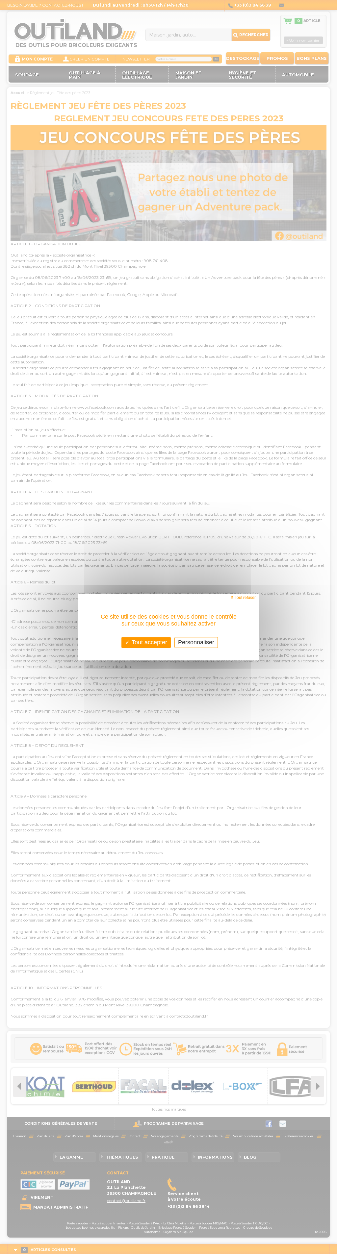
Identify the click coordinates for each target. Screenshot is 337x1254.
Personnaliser (196, 642)
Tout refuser (245, 597)
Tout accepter (148, 642)
